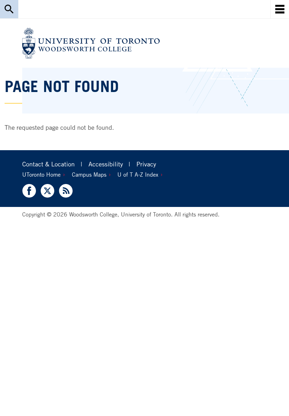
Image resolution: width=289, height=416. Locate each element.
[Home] (91, 43)
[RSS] (65, 191)
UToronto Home (41, 174)
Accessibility (105, 164)
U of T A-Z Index (137, 174)
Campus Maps (89, 174)
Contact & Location (48, 164)
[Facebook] (30, 191)
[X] (47, 191)
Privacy (146, 164)
